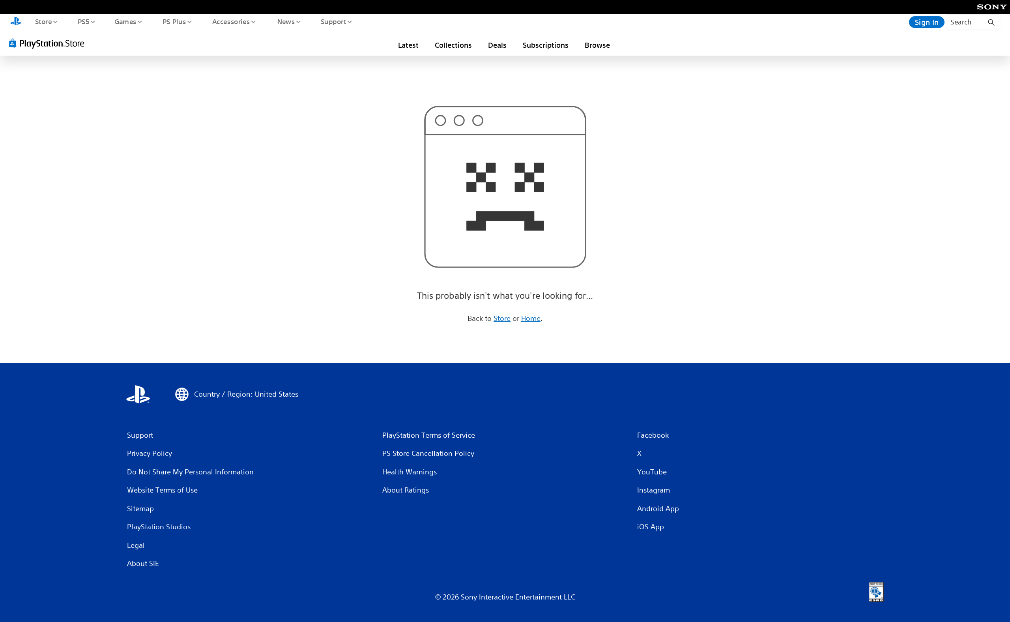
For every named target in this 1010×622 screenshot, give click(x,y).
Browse (597, 45)
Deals (497, 45)
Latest (408, 45)
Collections (453, 45)
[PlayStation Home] (15, 22)
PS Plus (174, 21)
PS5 (83, 21)
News (286, 21)
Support (333, 21)
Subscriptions (546, 45)
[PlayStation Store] (49, 43)
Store (43, 21)
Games (125, 21)
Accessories (231, 21)
